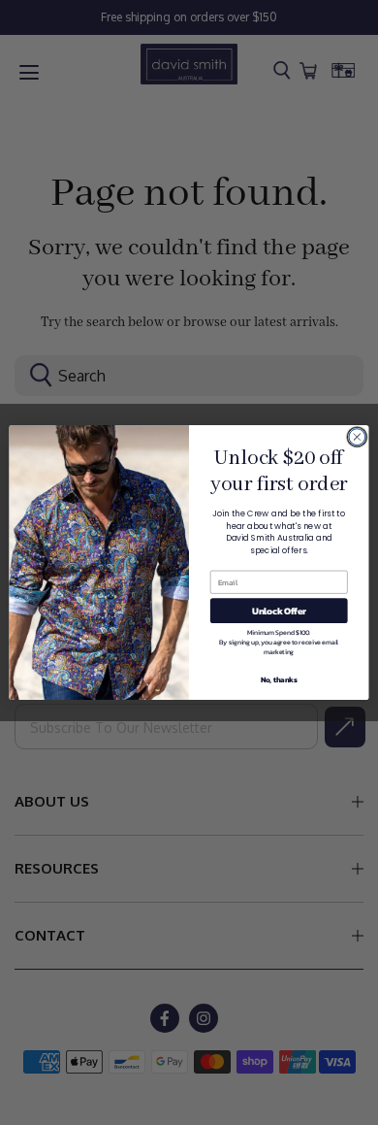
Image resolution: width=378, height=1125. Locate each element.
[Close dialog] (357, 437)
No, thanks (279, 679)
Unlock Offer (279, 610)
